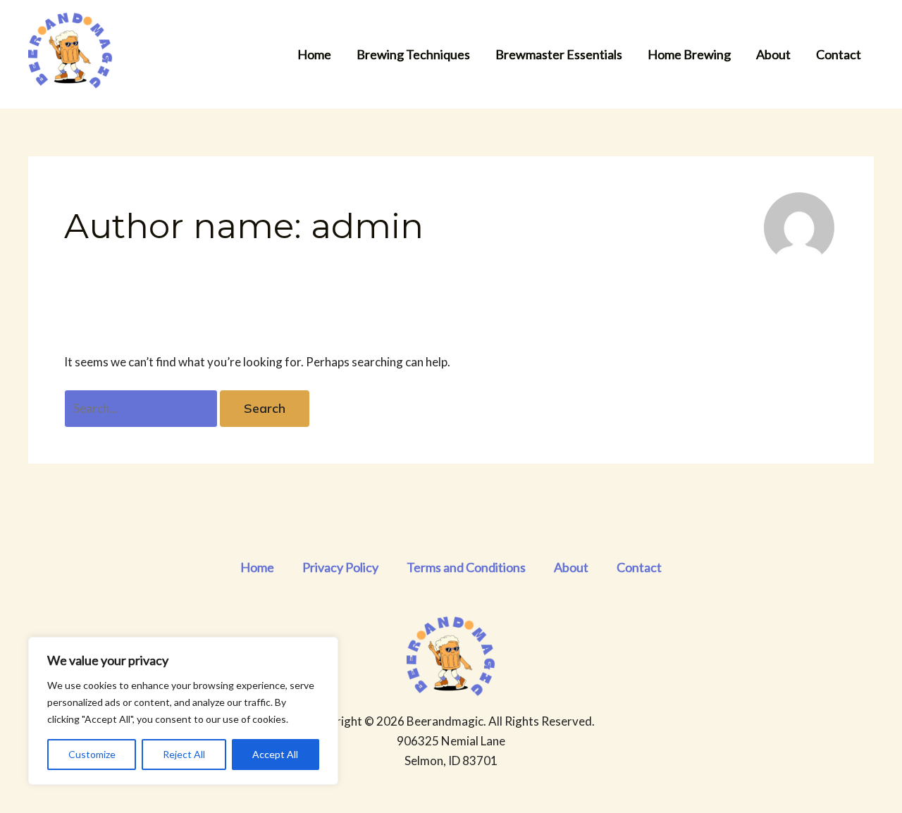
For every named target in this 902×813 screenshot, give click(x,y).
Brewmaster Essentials (558, 54)
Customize (92, 754)
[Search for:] (142, 408)
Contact (838, 54)
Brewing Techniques (413, 54)
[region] (183, 711)
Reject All (184, 754)
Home (314, 54)
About (773, 54)
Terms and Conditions (466, 567)
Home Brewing (689, 54)
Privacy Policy (340, 567)
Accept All (275, 754)
